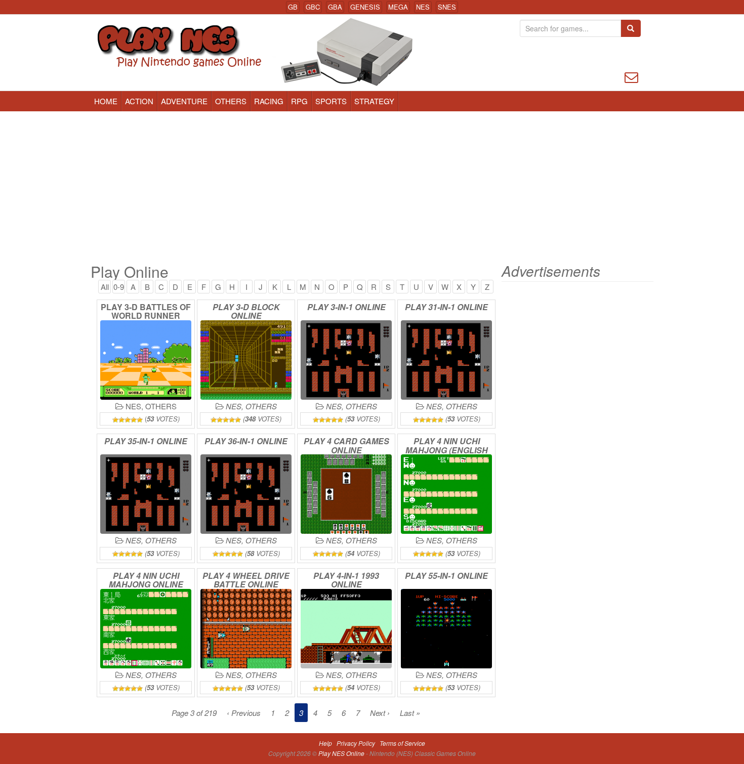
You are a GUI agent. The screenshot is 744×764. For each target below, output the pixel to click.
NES (423, 7)
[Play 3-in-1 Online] (346, 360)
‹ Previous (244, 712)
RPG (299, 101)
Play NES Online (342, 753)
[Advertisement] (372, 187)
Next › (380, 712)
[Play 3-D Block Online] (246, 360)
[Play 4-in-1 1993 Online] (346, 628)
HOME (105, 101)
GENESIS (365, 7)
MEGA (398, 7)
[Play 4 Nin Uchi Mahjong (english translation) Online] (446, 494)
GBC (313, 7)
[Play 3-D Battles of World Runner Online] (146, 360)
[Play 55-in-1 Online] (446, 628)
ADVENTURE (184, 101)
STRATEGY (374, 101)
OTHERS (230, 101)
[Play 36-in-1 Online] (246, 494)
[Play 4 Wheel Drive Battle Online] (246, 628)
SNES (447, 7)
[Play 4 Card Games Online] (346, 494)
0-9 (118, 286)
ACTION (139, 101)
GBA (335, 7)
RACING (268, 101)
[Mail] (631, 76)
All (105, 286)
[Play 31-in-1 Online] (446, 360)
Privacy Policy (356, 743)
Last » (410, 712)
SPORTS (331, 101)
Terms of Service (402, 743)
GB (293, 7)
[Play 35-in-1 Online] (146, 494)
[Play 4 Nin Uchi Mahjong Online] (146, 628)
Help (325, 743)
